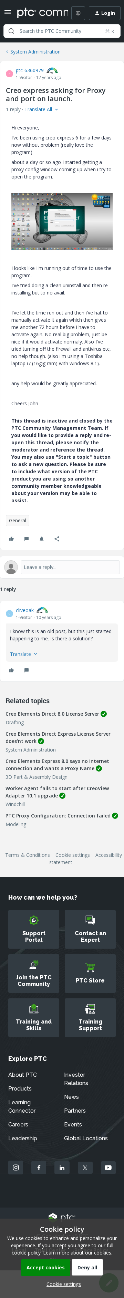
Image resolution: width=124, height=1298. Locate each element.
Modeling (16, 824)
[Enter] (11, 31)
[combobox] (62, 31)
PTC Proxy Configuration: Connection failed (58, 815)
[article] (62, 641)
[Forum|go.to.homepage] (37, 13)
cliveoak (25, 610)
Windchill (15, 804)
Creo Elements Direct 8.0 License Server (52, 713)
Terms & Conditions (27, 855)
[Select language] (78, 13)
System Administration (35, 51)
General (17, 520)
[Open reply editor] (62, 567)
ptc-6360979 (30, 70)
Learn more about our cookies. (77, 1252)
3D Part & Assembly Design (37, 777)
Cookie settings (72, 855)
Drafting (15, 722)
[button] (7, 14)
